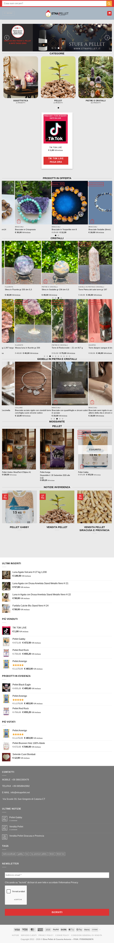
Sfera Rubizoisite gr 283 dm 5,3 (91, 289)
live (27, 854)
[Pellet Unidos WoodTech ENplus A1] (19, 449)
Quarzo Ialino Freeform (79, 348)
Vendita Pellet (57, 527)
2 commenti (15, 821)
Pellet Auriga (45, 472)
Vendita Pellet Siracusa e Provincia (95, 529)
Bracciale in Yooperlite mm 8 (45, 229)
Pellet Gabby (83, 472)
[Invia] (109, 3)
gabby (20, 854)
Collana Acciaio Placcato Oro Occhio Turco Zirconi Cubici (50, 411)
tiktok (51, 854)
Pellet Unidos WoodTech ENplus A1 (16, 472)
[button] (8, 13)
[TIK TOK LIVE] (56, 129)
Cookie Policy (62, 935)
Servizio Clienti (29, 935)
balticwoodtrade (9, 854)
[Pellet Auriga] (57, 449)
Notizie (15, 935)
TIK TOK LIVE (55, 147)
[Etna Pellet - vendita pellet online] (57, 13)
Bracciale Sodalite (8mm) (81, 229)
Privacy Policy (46, 935)
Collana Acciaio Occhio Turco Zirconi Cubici (86, 411)
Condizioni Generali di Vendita (86, 935)
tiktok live (60, 854)
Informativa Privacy (68, 882)
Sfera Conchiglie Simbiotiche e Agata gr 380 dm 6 (57, 290)
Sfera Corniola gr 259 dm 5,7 (45, 348)
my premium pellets (39, 854)
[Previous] (6, 37)
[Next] (107, 37)
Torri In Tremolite (11, 289)
